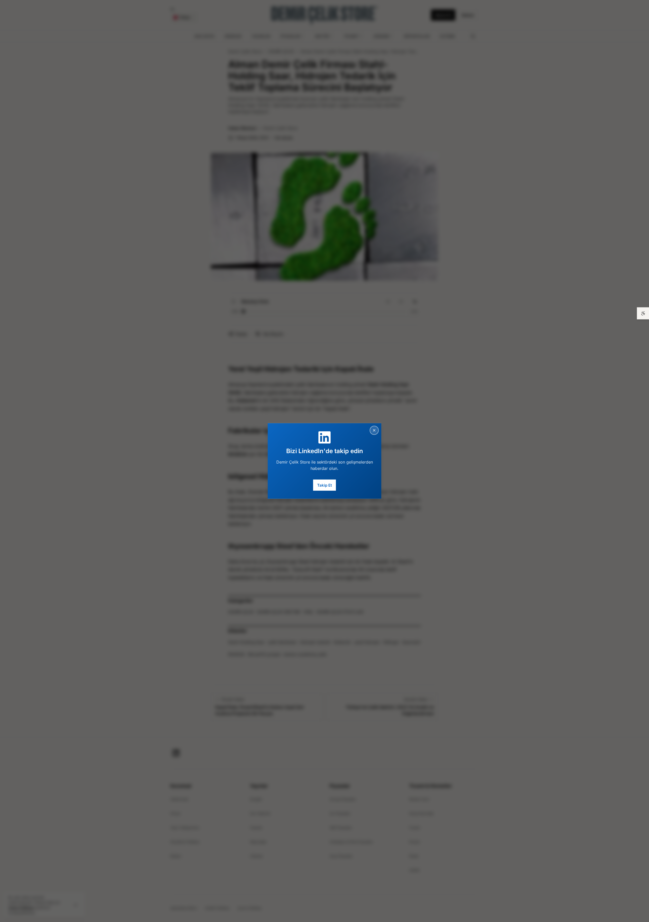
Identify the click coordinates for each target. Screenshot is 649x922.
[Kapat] (374, 430)
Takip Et (324, 485)
